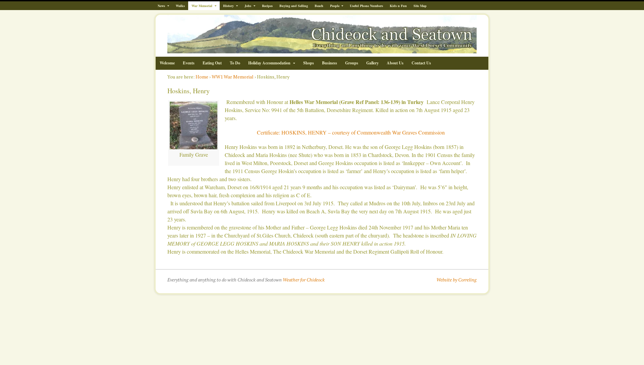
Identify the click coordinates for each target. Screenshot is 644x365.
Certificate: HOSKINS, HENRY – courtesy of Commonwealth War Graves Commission (351, 132)
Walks (180, 5)
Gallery (372, 63)
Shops (308, 63)
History (228, 5)
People (334, 5)
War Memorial (202, 5)
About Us (395, 63)
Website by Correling (456, 279)
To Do (235, 63)
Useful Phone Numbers (366, 5)
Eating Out (212, 63)
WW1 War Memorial (233, 76)
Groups (351, 63)
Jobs (248, 5)
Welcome (167, 63)
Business (329, 63)
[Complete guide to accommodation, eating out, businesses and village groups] (322, 50)
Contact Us (421, 63)
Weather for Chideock (304, 279)
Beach (319, 5)
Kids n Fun (398, 5)
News (161, 5)
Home (202, 76)
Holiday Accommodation (269, 63)
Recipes (267, 5)
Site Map (420, 5)
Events (189, 63)
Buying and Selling (293, 5)
